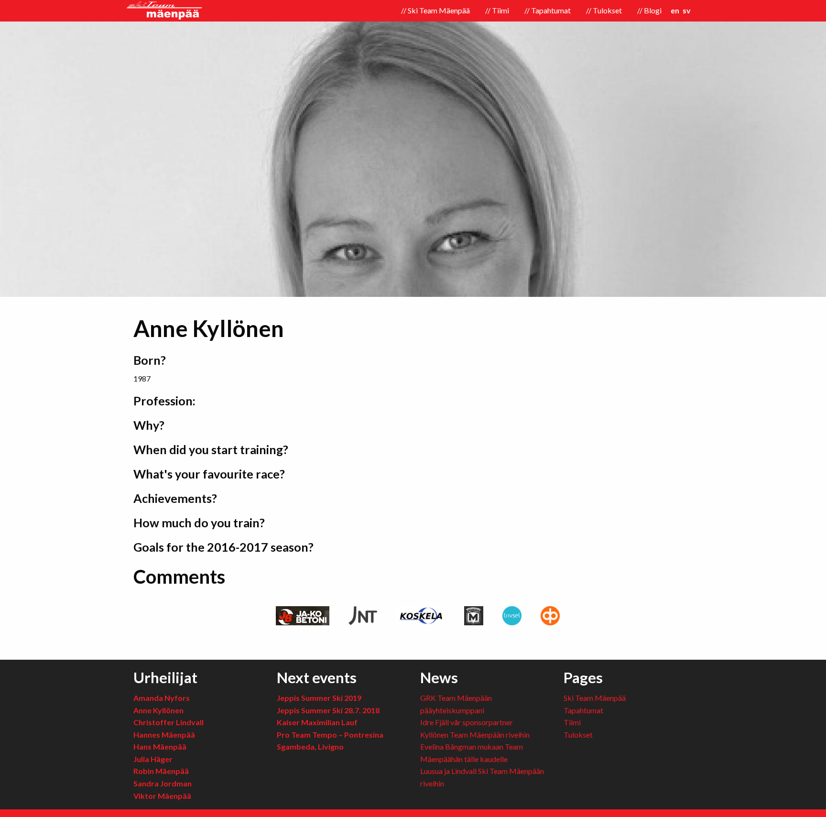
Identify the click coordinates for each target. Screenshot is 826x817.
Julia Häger (153, 758)
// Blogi (649, 10)
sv (687, 10)
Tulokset (578, 734)
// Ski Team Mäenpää (435, 10)
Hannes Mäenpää (164, 734)
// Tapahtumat (547, 10)
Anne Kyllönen (158, 710)
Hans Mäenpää (159, 746)
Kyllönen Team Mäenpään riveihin (475, 734)
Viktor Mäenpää (162, 795)
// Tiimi (497, 10)
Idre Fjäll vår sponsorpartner (466, 722)
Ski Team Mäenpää (595, 697)
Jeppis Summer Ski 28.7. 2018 (328, 710)
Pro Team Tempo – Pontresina (330, 734)
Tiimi (572, 722)
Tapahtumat (583, 710)
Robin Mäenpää (161, 770)
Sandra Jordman (162, 783)
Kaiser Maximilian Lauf (317, 722)
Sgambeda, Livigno (310, 746)
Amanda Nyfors (161, 697)
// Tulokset (604, 10)
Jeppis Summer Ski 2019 (319, 697)
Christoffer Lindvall (168, 722)
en (675, 10)
